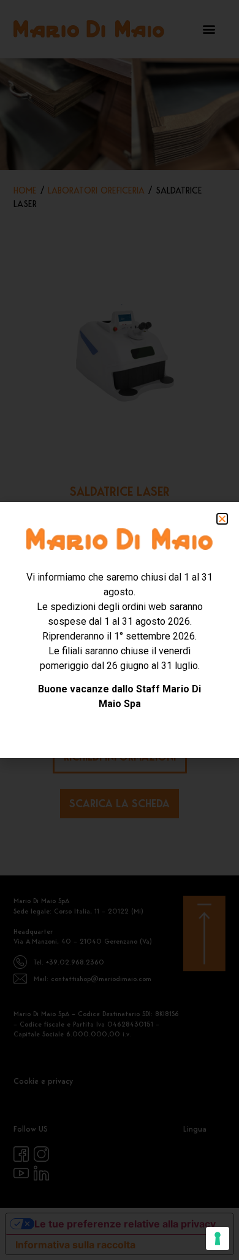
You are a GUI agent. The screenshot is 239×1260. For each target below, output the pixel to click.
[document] (119, 630)
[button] (222, 518)
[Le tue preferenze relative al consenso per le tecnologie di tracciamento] (217, 1238)
